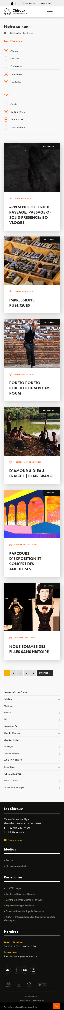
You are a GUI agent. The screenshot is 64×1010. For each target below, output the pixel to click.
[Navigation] (59, 11)
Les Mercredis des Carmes (16, 692)
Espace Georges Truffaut (20, 905)
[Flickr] (24, 970)
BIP (5, 719)
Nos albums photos (17, 866)
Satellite (7, 712)
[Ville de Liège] (18, 985)
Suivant (44, 673)
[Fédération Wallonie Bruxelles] (29, 985)
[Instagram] (33, 970)
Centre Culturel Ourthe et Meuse (24, 900)
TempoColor (9, 767)
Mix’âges (8, 705)
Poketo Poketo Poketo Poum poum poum (29, 388)
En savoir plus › (33, 1007)
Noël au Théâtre (11, 753)
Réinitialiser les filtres (21, 33)
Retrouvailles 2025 (12, 773)
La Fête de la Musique (14, 787)
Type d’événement (13, 41)
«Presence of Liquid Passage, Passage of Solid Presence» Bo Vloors (30, 214)
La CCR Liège (13, 888)
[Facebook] (16, 970)
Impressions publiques (21, 303)
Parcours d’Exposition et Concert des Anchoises (25, 561)
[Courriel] (7, 970)
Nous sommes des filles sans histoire (29, 649)
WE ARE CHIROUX (13, 760)
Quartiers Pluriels (11, 739)
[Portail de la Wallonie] (8, 985)
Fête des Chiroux (11, 780)
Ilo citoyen (8, 746)
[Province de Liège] (39, 985)
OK (56, 1006)
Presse (9, 860)
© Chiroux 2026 (31, 996)
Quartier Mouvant (12, 732)
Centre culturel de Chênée (20, 894)
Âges (6, 94)
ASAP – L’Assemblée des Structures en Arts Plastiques (29, 918)
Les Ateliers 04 (10, 726)
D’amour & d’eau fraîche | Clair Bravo (31, 473)
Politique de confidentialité (32, 1000)
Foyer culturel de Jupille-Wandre (25, 911)
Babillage (8, 698)
